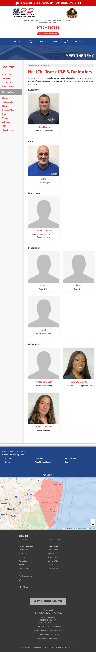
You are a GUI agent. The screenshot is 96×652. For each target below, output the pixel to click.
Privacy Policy (49, 647)
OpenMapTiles (73, 529)
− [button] (93, 524)
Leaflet (65, 529)
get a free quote (48, 601)
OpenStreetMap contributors (87, 529)
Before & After (8, 110)
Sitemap (71, 647)
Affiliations (6, 82)
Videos (5, 118)
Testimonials (7, 102)
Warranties (6, 78)
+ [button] (93, 520)
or (48, 34)
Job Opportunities (9, 122)
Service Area (24, 550)
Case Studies (8, 130)
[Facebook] (20, 586)
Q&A (4, 126)
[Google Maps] (27, 586)
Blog (4, 114)
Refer (4, 106)
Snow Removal (54, 539)
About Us (8, 67)
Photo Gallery (8, 86)
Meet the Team (8, 92)
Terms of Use (61, 647)
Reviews (6, 98)
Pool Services (24, 539)
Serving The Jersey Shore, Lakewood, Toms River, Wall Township (48, 20)
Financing (6, 74)
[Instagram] (23, 586)
